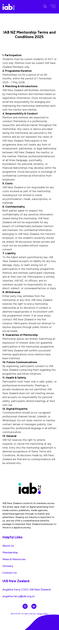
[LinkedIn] (33, 606)
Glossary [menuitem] (7, 565)
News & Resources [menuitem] (13, 559)
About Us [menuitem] (8, 545)
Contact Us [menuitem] (9, 572)
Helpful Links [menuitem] (12, 537)
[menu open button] (53, 6)
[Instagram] (25, 606)
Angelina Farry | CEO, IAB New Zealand (26, 589)
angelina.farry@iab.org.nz (18, 596)
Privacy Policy (43, 614)
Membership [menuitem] (10, 552)
